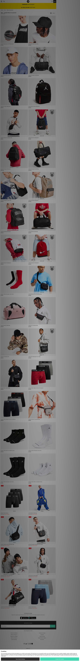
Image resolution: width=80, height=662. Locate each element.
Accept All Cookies (60, 659)
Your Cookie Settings (20, 659)
